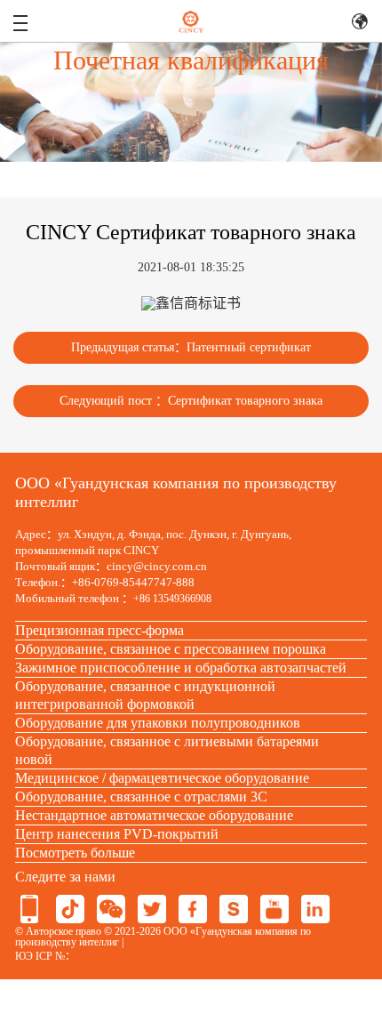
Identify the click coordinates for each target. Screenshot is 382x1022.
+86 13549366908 (172, 598)
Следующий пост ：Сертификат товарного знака (191, 400)
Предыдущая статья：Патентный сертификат (191, 347)
